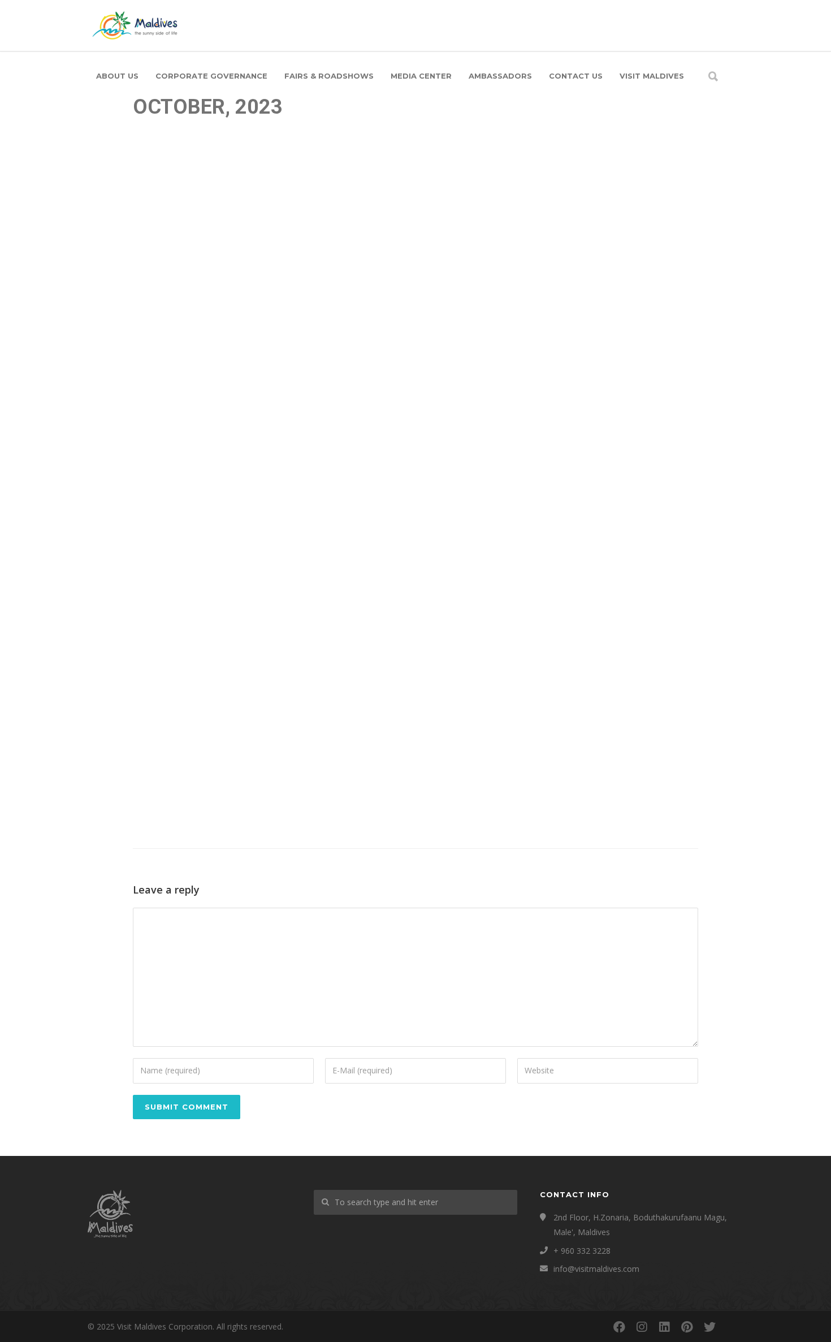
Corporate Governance (211, 75)
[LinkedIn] (664, 1326)
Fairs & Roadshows (329, 75)
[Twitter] (709, 1326)
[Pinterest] (687, 1326)
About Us (117, 75)
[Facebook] (619, 1326)
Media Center (421, 75)
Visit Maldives (652, 75)
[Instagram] (641, 1326)
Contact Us (576, 75)
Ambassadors (500, 75)
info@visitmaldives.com (596, 1268)
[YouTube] (732, 1326)
